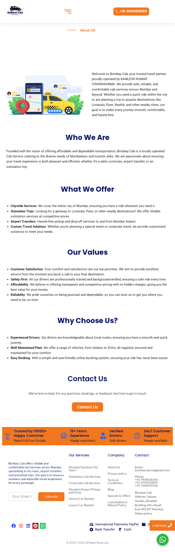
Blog (111, 489)
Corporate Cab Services (84, 483)
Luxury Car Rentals (81, 505)
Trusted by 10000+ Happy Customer (30, 433)
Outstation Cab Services (85, 476)
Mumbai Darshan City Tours (83, 468)
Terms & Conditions (115, 481)
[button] (87, 407)
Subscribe (51, 496)
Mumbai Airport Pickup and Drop (84, 490)
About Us (114, 467)
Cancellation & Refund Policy (117, 503)
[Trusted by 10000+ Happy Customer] (7, 436)
